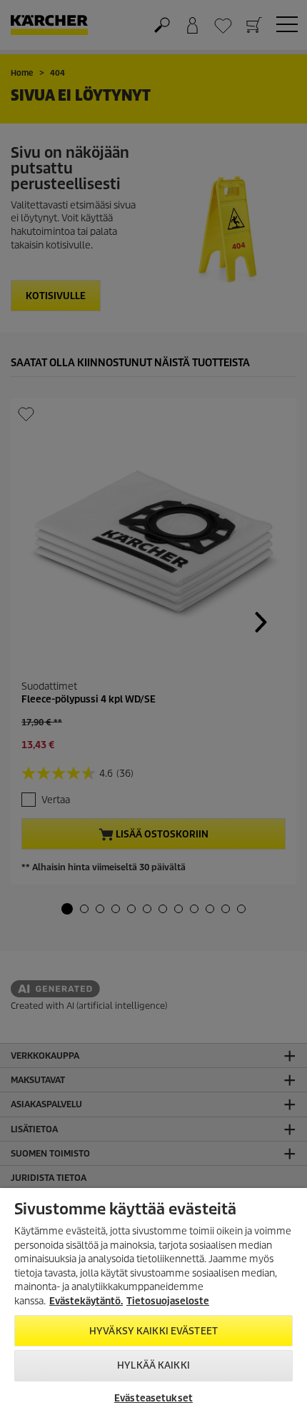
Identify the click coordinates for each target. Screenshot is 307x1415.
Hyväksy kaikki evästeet (153, 1331)
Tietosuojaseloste (167, 1301)
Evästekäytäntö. (86, 1301)
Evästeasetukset (153, 1398)
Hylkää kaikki (153, 1365)
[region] (153, 1301)
